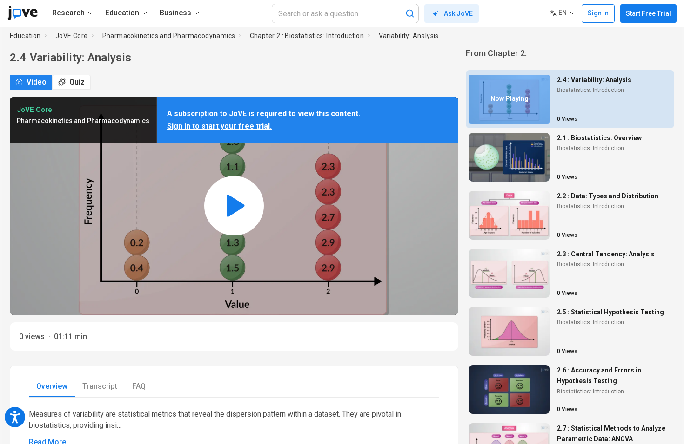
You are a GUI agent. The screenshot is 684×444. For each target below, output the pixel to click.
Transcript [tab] (99, 386)
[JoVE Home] (22, 13)
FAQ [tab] (139, 386)
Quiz (77, 82)
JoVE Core (71, 35)
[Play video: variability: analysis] (234, 206)
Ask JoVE (458, 13)
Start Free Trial (648, 13)
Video (37, 82)
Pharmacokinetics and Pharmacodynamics (168, 35)
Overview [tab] (51, 386)
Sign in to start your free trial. (219, 126)
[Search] (410, 13)
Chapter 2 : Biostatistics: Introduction (307, 35)
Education (25, 35)
